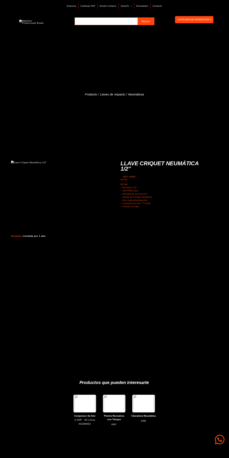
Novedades (142, 6)
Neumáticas (136, 94)
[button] (130, 6)
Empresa (71, 6)
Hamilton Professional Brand (58, 21)
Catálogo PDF (87, 6)
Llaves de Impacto (112, 94)
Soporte (125, 6)
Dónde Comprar (108, 6)
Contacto (157, 6)
